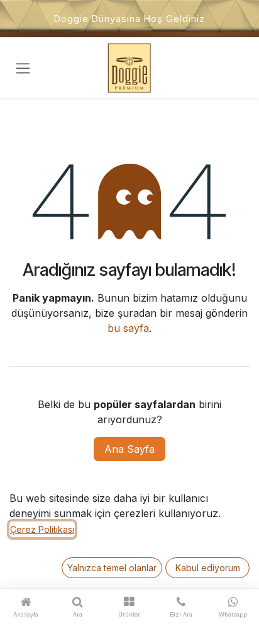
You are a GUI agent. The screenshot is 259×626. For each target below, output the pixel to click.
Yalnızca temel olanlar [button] (112, 567)
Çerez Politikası (42, 529)
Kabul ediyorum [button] (207, 567)
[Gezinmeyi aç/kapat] (22, 68)
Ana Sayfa (129, 449)
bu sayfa (128, 328)
